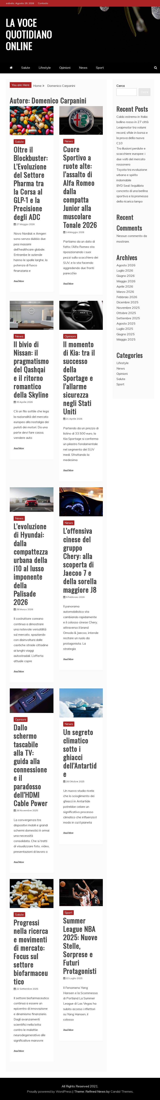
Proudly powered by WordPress (49, 1091)
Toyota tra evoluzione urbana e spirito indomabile (131, 175)
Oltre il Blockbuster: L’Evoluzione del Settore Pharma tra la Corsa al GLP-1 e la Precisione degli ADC (31, 183)
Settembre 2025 (128, 318)
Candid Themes (122, 1091)
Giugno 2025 (125, 334)
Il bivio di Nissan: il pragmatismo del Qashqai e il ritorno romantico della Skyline (31, 369)
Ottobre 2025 (126, 313)
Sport (100, 68)
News (83, 68)
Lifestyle (45, 68)
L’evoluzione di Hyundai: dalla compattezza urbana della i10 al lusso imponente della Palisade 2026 (31, 564)
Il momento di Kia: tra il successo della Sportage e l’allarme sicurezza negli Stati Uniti (79, 377)
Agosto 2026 (125, 265)
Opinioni (64, 68)
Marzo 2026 (125, 292)
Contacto (43, 3)
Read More (19, 281)
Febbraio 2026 (126, 297)
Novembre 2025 (128, 308)
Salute (25, 68)
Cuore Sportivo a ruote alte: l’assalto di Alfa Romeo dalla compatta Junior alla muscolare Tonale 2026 (80, 187)
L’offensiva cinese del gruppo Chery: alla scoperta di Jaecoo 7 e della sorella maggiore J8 (80, 559)
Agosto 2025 (125, 323)
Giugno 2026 (125, 276)
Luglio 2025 (124, 329)
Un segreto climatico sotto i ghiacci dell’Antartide (80, 753)
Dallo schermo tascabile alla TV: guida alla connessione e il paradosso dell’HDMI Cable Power (31, 765)
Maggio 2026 (125, 281)
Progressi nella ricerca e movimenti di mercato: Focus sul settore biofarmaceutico (31, 951)
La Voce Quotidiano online (29, 34)
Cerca (120, 86)
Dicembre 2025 (127, 302)
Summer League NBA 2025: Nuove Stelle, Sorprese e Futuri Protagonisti (80, 945)
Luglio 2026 (124, 270)
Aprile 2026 (124, 286)
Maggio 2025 (125, 339)
